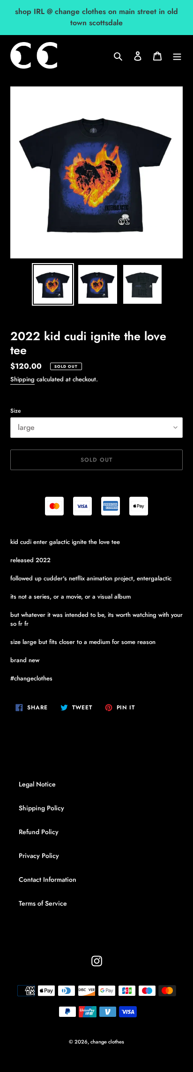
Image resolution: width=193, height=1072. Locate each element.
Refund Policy (39, 831)
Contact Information (47, 879)
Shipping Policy (41, 808)
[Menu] (177, 55)
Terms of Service (43, 903)
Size (15, 411)
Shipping (22, 379)
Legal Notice (37, 784)
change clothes (107, 1041)
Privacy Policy (39, 855)
